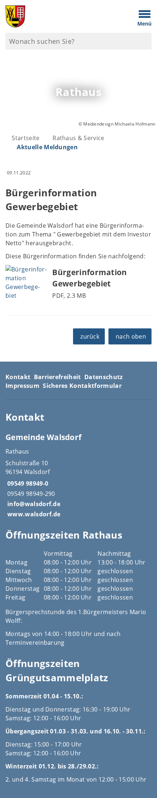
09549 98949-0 (26, 483)
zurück (89, 336)
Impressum (22, 386)
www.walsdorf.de (33, 514)
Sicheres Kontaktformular (82, 386)
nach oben (131, 336)
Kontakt (17, 377)
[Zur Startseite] (58, 16)
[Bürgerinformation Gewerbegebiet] (26, 282)
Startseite (25, 138)
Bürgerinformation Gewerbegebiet (89, 278)
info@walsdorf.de (32, 504)
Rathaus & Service (78, 138)
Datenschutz (103, 377)
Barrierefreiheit (57, 377)
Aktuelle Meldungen (47, 147)
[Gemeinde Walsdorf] (78, 475)
